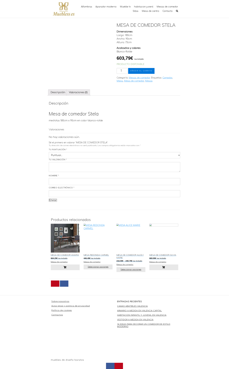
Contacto (167, 11)
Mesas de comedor (167, 7)
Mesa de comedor (134, 81)
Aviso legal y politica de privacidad (70, 306)
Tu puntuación (58, 150)
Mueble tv (125, 7)
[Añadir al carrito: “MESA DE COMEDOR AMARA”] (65, 267)
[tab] (58, 92)
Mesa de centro (150, 11)
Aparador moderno (105, 7)
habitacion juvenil (143, 7)
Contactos (57, 315)
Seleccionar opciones (98, 267)
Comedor (167, 78)
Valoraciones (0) (78, 92)
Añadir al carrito (141, 71)
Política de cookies (61, 310)
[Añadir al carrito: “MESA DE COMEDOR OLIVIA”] (163, 267)
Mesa (120, 81)
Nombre (54, 176)
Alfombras (86, 7)
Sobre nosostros (60, 301)
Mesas (149, 81)
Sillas (135, 11)
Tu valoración (58, 160)
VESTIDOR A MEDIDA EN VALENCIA (135, 320)
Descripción (58, 92)
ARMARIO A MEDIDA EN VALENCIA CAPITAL (139, 311)
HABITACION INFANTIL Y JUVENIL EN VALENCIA (141, 315)
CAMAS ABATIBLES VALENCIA (132, 306)
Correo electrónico (61, 188)
